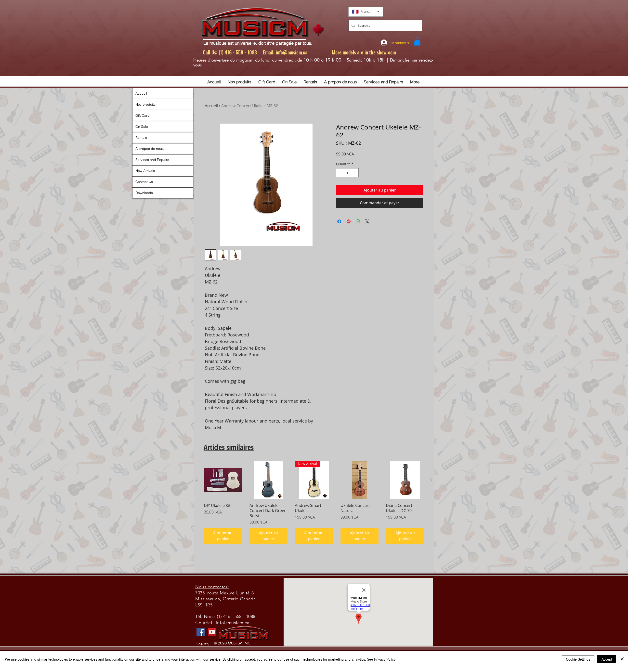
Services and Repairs (152, 159)
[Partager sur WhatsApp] (358, 221)
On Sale (141, 126)
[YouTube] (212, 632)
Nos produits (145, 104)
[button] (417, 41)
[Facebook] (200, 632)
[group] (314, 502)
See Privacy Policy (381, 659)
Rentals (141, 137)
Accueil (211, 105)
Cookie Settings (578, 659)
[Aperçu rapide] (223, 480)
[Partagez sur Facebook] (339, 221)
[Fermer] (622, 659)
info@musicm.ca (291, 52)
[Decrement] (340, 172)
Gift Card (142, 115)
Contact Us (144, 182)
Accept (607, 659)
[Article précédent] (197, 480)
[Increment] (355, 172)
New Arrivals (145, 170)
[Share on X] (367, 221)
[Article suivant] (431, 480)
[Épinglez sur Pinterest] (349, 221)
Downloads (144, 193)
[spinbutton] (347, 172)
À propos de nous (149, 148)
